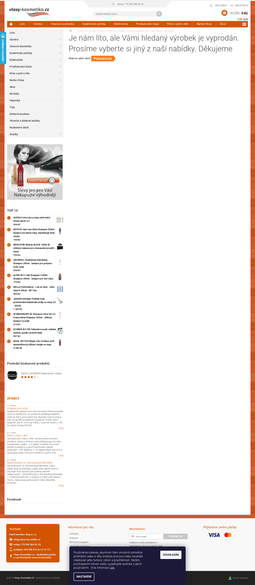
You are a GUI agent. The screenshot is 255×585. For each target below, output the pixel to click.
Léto (22, 23)
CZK (240, 19)
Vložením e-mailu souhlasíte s (146, 544)
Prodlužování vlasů (147, 23)
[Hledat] (159, 14)
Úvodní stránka (11, 23)
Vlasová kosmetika (62, 23)
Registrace (241, 5)
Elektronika (121, 23)
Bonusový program (79, 542)
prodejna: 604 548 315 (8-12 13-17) (32, 549)
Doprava (74, 538)
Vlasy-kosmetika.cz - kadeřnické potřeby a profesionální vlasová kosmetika (35, 556)
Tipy (12, 107)
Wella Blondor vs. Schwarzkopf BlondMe (29, 462)
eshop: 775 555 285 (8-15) (27, 544)
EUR (245, 19)
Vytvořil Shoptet (240, 578)
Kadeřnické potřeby (94, 23)
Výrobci (37, 23)
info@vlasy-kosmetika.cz (27, 539)
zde (112, 567)
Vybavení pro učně (17, 408)
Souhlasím (171, 554)
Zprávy (13, 398)
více (60, 428)
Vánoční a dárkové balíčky (25, 120)
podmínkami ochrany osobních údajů (146, 546)
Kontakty (74, 533)
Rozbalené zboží (19, 127)
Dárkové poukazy (19, 114)
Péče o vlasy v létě (17, 435)
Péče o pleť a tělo (178, 23)
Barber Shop (204, 23)
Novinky (14, 93)
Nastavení (83, 576)
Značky (14, 134)
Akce (223, 23)
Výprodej (15, 100)
